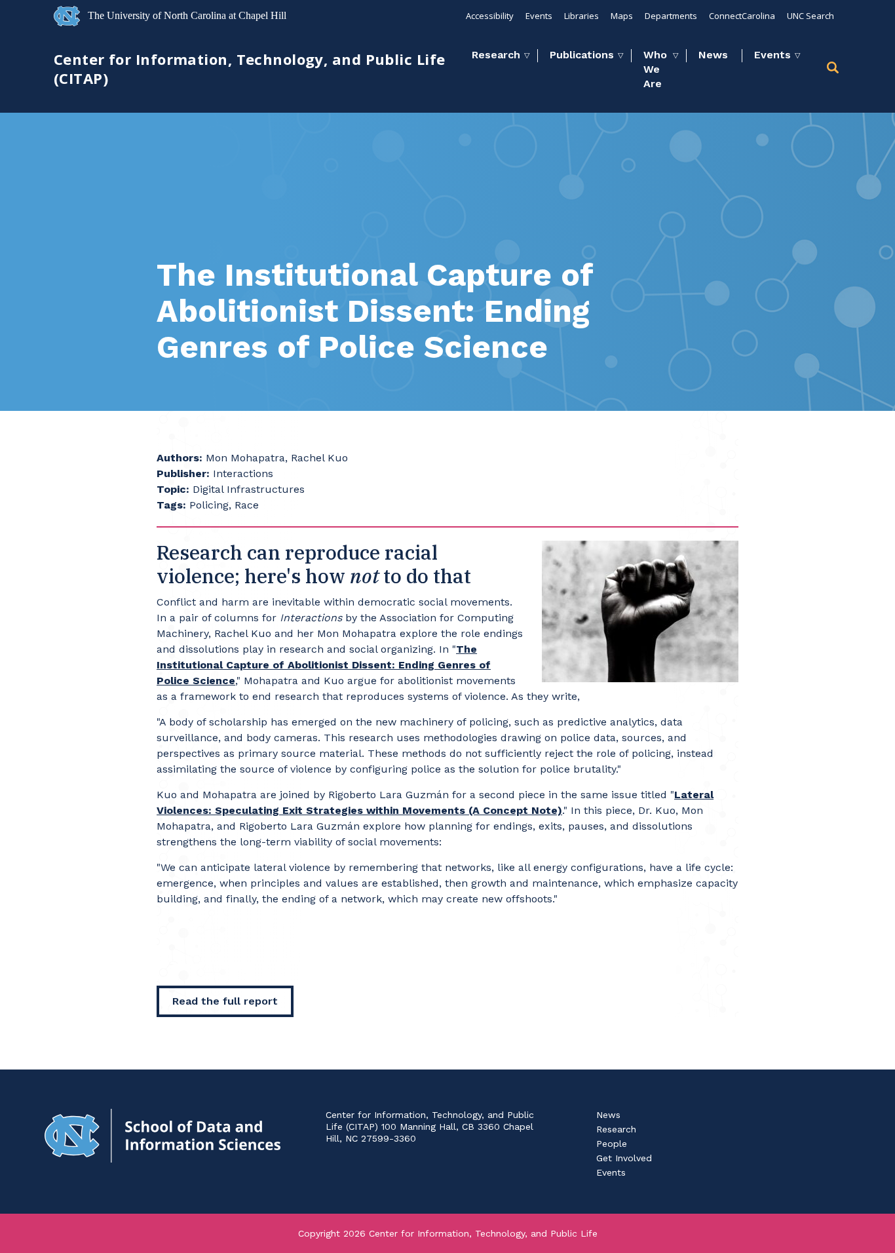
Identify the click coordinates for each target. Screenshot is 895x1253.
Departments (671, 16)
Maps (622, 16)
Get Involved (624, 1158)
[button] (834, 70)
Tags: (171, 505)
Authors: (179, 458)
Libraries (581, 16)
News (713, 54)
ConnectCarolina (742, 16)
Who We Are (655, 69)
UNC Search (810, 16)
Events (538, 16)
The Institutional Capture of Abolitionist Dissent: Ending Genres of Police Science (324, 665)
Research (496, 54)
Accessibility (490, 16)
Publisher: (183, 473)
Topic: (173, 489)
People (611, 1143)
